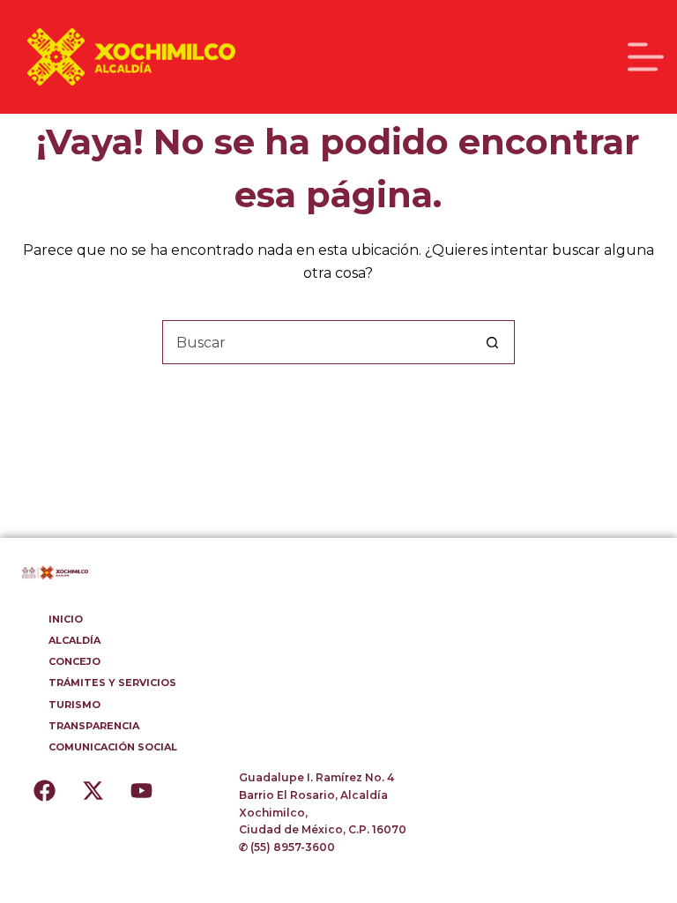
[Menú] (646, 57)
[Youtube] (141, 791)
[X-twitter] (93, 791)
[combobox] (317, 342)
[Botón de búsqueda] (493, 342)
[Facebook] (44, 791)
